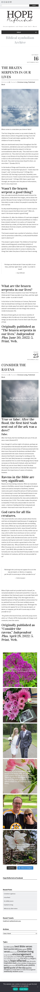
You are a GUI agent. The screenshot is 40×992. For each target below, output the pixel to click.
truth (21, 969)
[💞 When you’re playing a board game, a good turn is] (20, 776)
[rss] (8, 2)
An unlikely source (8, 901)
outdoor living (26, 963)
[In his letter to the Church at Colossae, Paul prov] (20, 847)
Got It (15, 989)
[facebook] (2, 2)
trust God (16, 970)
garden (23, 957)
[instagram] (11, 2)
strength (7, 970)
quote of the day (18, 967)
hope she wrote (31, 961)
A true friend (7, 897)
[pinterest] (6, 2)
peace (6, 965)
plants (10, 965)
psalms (32, 965)
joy (17, 963)
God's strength (16, 958)
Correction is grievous (9, 894)
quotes (29, 968)
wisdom (21, 971)
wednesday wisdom (11, 971)
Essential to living (8, 905)
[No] (38, 987)
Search (34, 5)
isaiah (14, 963)
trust (11, 969)
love (19, 963)
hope (28, 958)
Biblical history (13, 952)
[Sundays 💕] (20, 812)
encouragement (21, 954)
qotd (6, 967)
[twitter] (4, 2)
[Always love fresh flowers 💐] (20, 705)
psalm (26, 965)
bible (17, 949)
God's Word (23, 959)
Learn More (23, 989)
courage (5, 955)
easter (10, 955)
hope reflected (18, 960)
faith (18, 957)
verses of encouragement (28, 970)
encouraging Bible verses (10, 956)
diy (8, 955)
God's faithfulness (8, 958)
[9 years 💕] (20, 740)
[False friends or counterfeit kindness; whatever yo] (20, 669)
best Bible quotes (9, 947)
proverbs (20, 965)
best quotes (9, 949)
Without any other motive (10, 908)
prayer (13, 965)
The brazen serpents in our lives (16, 72)
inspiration (8, 963)
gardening (29, 956)
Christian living (25, 951)
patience (33, 963)
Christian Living (22, 82)
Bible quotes (23, 949)
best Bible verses (23, 946)
